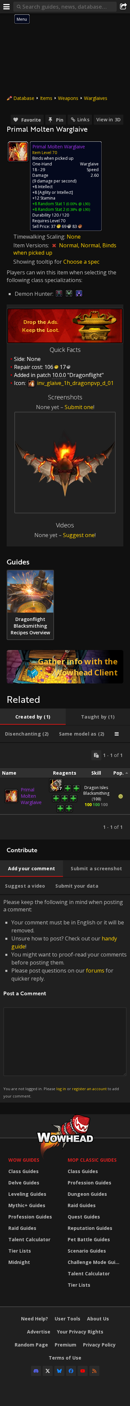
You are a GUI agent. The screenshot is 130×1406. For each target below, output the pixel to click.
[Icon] (18, 151)
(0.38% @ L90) (77, 209)
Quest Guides (84, 1216)
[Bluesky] (59, 1371)
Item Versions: (31, 245)
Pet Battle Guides (89, 1239)
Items (46, 98)
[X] (48, 1371)
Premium (65, 1344)
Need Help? (34, 1318)
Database (23, 98)
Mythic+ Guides (26, 1205)
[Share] (123, 6)
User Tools (67, 1318)
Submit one (79, 407)
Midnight (19, 1262)
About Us (98, 1318)
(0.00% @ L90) (77, 203)
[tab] (33, 717)
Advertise (38, 1331)
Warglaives (95, 98)
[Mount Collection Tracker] (65, 666)
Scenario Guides (87, 1251)
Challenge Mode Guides (96, 1262)
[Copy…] (96, 755)
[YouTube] (83, 1371)
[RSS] (94, 1371)
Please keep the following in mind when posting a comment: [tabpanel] (65, 998)
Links (83, 119)
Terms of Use (65, 1358)
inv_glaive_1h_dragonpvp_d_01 (75, 383)
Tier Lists (19, 1251)
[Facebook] (71, 1371)
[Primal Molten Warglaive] (11, 796)
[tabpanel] (65, 791)
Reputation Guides (90, 1228)
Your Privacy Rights (80, 1331)
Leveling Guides (27, 1194)
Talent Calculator (29, 1239)
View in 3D (108, 119)
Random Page (31, 1344)
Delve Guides (23, 1182)
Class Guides (23, 1171)
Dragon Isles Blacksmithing (96, 790)
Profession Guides (30, 1216)
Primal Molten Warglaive (31, 795)
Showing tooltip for (38, 261)
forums (95, 970)
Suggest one (79, 535)
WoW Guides (23, 1160)
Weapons (68, 98)
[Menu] (6, 6)
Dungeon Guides (87, 1194)
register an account (89, 1088)
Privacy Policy (99, 1344)
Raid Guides (22, 1228)
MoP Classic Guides (92, 1160)
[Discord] (36, 1371)
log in (61, 1088)
